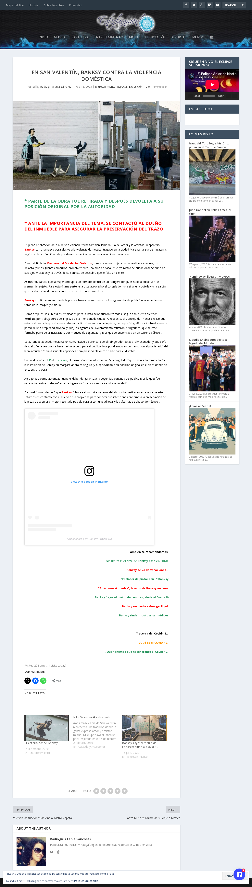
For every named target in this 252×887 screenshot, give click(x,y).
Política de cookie (86, 881)
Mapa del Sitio (15, 5)
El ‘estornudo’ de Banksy (41, 743)
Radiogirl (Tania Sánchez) (56, 86)
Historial (34, 5)
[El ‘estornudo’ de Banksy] (46, 728)
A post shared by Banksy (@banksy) (89, 538)
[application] (212, 84)
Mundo (198, 37)
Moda (134, 37)
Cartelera (80, 37)
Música (60, 37)
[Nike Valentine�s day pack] (97, 732)
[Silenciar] (228, 96)
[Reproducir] (190, 96)
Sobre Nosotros (54, 5)
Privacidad (75, 5)
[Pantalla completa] (234, 96)
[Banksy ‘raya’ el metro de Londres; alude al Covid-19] (144, 728)
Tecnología (155, 37)
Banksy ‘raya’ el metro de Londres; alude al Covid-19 (140, 745)
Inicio (43, 37)
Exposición (136, 86)
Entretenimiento (108, 37)
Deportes (178, 37)
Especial (122, 86)
